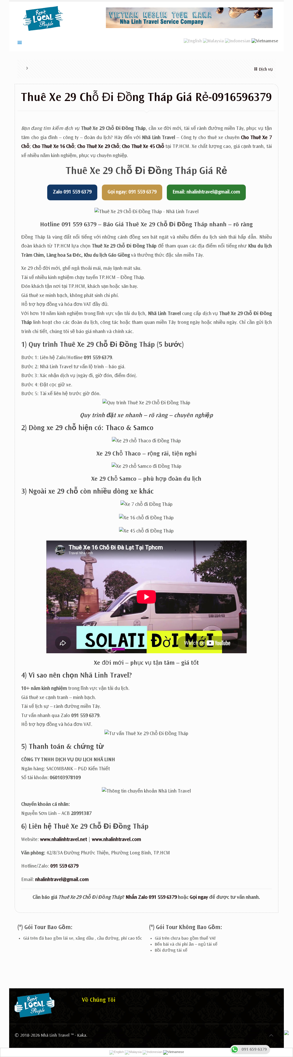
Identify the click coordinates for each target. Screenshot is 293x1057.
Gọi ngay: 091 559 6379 (132, 192)
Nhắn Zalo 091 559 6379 (151, 897)
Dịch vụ (266, 69)
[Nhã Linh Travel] (43, 18)
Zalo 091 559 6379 (72, 192)
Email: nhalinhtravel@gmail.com (206, 192)
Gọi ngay (199, 897)
